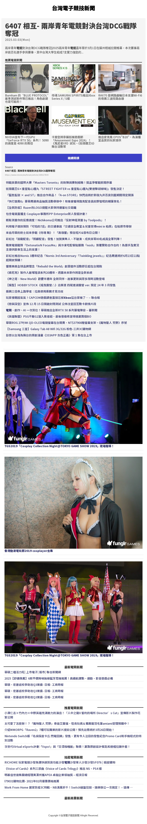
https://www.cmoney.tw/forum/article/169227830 (26, 175)
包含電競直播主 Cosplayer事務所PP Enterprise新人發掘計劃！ (47, 214)
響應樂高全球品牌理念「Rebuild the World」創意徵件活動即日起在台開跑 (54, 266)
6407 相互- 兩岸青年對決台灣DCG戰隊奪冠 (30, 170)
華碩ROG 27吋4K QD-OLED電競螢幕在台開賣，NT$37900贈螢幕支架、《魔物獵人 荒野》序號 (66, 322)
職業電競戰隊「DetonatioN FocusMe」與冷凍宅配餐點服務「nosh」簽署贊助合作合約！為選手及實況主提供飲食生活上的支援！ (72, 247)
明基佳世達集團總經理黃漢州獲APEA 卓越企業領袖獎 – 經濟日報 (45, 775)
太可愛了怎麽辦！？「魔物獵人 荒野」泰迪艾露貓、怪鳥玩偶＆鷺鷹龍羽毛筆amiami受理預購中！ (67, 723)
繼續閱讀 (73, 158)
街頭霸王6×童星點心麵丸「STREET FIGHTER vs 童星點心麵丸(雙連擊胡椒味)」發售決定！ (65, 189)
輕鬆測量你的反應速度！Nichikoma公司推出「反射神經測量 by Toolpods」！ (56, 220)
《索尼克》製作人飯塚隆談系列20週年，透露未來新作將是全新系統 (49, 272)
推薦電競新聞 (13, 60)
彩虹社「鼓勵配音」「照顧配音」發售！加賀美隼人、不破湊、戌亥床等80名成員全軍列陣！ (64, 239)
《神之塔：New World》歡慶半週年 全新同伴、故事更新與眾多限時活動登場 (55, 279)
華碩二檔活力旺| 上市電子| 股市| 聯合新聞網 (32, 672)
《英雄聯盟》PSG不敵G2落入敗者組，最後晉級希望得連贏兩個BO (48, 316)
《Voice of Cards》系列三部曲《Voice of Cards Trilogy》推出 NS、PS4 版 (53, 768)
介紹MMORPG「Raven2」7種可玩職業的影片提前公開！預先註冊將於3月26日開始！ (59, 730)
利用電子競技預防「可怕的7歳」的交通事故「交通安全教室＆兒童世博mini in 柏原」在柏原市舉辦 (69, 226)
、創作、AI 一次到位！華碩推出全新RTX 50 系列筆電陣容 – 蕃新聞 (51, 310)
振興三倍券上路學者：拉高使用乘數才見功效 (34, 291)
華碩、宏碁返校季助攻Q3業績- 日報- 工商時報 (33, 684)
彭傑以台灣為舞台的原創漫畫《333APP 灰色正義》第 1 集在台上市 (49, 335)
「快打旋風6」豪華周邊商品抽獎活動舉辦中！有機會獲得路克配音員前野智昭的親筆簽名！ (64, 201)
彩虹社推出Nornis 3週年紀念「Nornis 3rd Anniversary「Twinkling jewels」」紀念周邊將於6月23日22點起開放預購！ (73, 257)
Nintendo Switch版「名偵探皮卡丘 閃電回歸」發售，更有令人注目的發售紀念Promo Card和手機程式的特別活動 (72, 738)
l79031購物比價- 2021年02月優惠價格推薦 (31, 781)
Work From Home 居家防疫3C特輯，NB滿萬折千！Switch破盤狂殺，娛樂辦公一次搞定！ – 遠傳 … (68, 787)
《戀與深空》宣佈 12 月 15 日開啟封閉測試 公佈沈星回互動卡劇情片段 (51, 304)
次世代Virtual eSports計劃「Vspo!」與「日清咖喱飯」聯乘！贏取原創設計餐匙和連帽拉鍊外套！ (67, 746)
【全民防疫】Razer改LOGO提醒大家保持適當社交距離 (41, 207)
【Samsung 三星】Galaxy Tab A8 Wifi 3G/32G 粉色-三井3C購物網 (48, 329)
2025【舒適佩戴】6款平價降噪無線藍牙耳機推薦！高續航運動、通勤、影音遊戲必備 (58, 678)
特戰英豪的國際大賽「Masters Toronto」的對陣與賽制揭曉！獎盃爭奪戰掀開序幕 (59, 182)
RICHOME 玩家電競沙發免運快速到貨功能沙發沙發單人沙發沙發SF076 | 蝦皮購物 (59, 762)
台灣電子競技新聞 (73, 8)
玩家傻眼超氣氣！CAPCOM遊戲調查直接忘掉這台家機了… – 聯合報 (53, 297)
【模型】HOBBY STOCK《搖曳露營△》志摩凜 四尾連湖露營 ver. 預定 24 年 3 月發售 (61, 285)
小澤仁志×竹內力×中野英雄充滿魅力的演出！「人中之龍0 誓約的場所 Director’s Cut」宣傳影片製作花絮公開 (72, 715)
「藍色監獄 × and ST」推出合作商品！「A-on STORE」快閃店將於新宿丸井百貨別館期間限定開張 (70, 195)
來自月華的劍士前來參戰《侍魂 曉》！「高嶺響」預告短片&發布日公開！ (53, 232)
